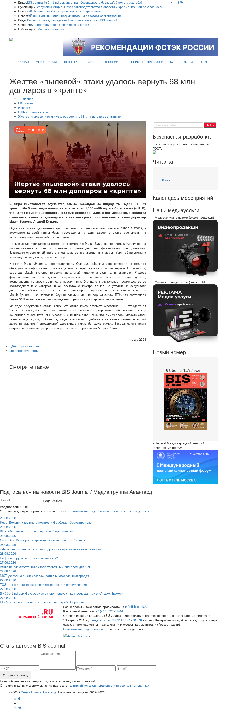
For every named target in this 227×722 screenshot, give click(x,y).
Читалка (163, 161)
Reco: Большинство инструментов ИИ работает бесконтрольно (76, 15)
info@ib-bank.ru (136, 606)
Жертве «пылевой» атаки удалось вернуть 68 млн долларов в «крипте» (70, 116)
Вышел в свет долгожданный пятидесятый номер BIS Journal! (72, 20)
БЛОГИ (91, 62)
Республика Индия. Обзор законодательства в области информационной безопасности (99, 6)
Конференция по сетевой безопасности (60, 24)
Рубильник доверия (49, 29)
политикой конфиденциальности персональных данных (108, 511)
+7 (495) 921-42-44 (109, 611)
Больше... (167, 180)
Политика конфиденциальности (86, 629)
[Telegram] (177, 2)
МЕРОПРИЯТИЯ (46, 62)
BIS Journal (26, 103)
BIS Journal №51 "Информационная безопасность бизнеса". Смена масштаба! (84, 2)
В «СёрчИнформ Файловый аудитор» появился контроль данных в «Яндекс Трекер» (61, 591)
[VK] (182, 2)
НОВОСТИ (70, 62)
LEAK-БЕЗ (186, 62)
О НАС (204, 62)
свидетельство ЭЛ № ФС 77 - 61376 (116, 620)
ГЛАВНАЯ (22, 62)
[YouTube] (174, 2)
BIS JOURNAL (111, 62)
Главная (27, 98)
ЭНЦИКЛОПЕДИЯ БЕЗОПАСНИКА (151, 62)
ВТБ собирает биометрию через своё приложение (66, 11)
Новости (24, 107)
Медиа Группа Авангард (38, 692)
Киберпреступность (23, 350)
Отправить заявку (15, 675)
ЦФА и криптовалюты (33, 112)
